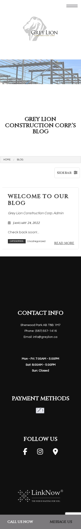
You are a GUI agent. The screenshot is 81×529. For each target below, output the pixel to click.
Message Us (61, 521)
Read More (64, 243)
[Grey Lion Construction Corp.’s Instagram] (40, 453)
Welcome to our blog (38, 200)
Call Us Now (20, 521)
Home (7, 160)
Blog (20, 160)
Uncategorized (36, 241)
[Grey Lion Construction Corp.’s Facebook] (25, 453)
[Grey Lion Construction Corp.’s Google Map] (55, 453)
